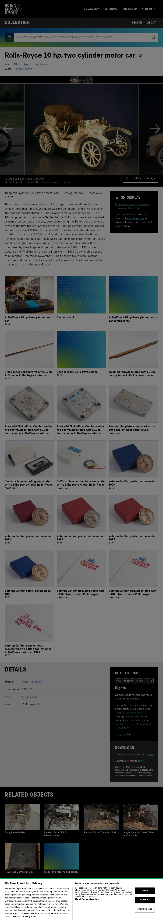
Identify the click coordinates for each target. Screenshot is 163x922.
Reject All (144, 900)
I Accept (145, 891)
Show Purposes (145, 909)
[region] (81, 900)
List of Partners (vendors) (87, 899)
